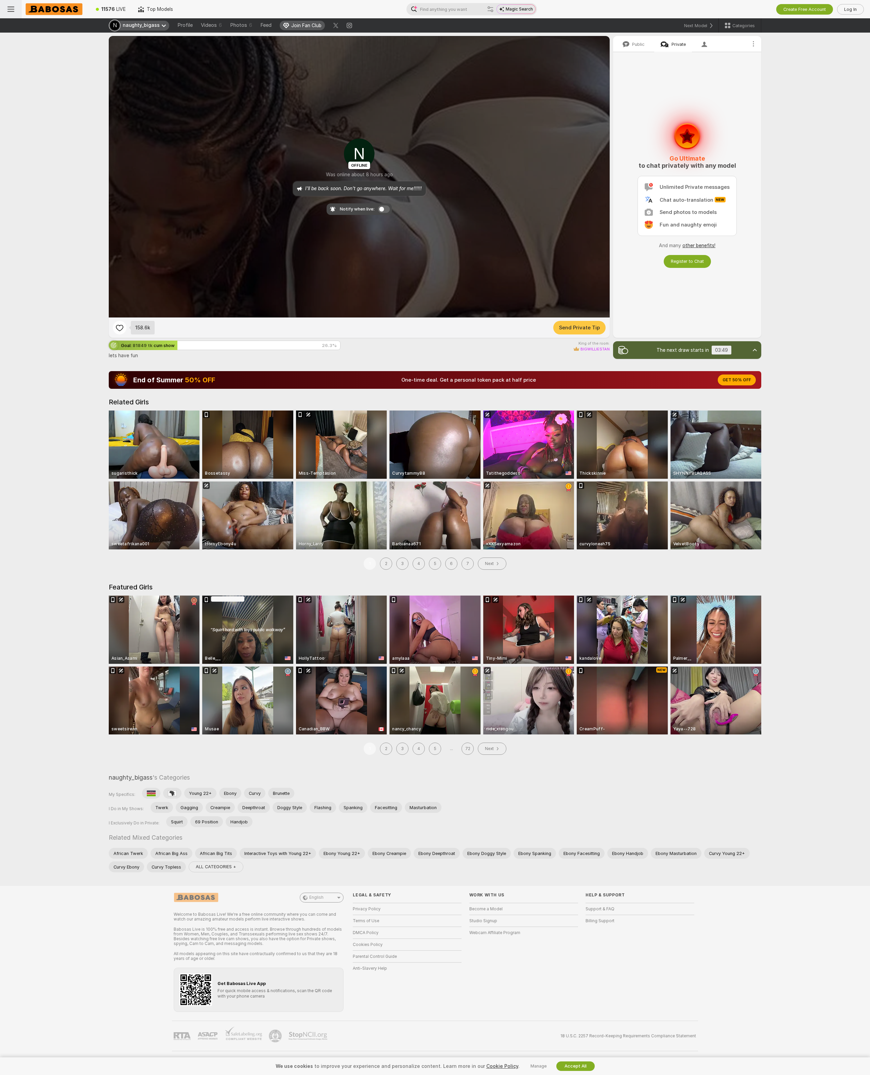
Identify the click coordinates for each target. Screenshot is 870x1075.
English (316, 897)
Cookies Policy (368, 944)
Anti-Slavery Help (370, 968)
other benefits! (698, 245)
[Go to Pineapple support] (276, 1036)
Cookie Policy (502, 1066)
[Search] (490, 9)
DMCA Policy (366, 932)
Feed (266, 25)
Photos (241, 25)
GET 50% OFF (737, 380)
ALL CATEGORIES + (216, 866)
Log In (850, 9)
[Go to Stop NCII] (309, 1036)
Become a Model (486, 909)
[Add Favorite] (119, 327)
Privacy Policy (367, 909)
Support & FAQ (600, 909)
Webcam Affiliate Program (494, 932)
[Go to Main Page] (56, 9)
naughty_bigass (131, 777)
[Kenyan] (151, 793)
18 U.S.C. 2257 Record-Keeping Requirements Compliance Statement (628, 1036)
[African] (172, 793)
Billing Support (600, 920)
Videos (211, 25)
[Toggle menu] (11, 9)
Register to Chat (687, 261)
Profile (185, 25)
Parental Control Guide (375, 956)
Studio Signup (483, 920)
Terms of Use (366, 920)
